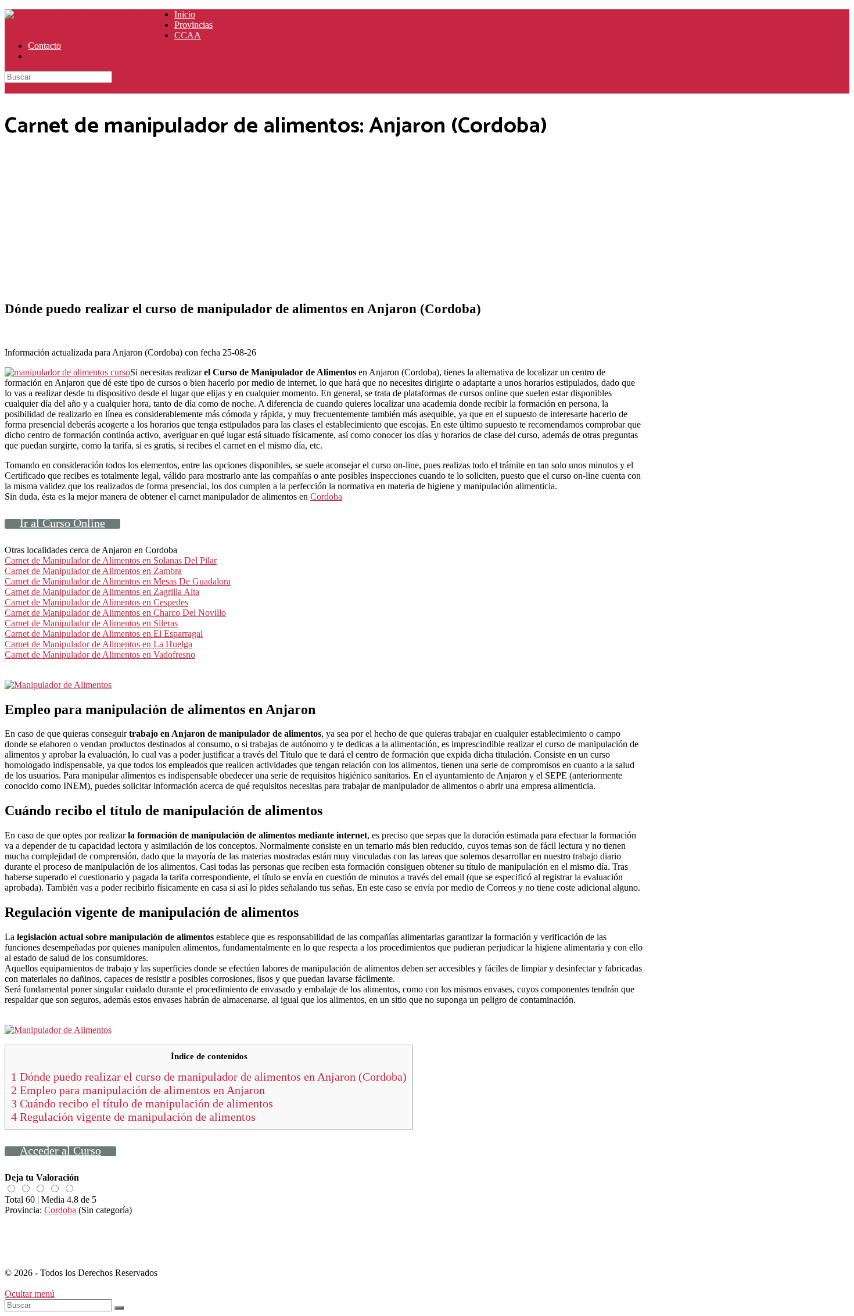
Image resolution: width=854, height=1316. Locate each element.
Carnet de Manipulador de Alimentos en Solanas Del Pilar (111, 560)
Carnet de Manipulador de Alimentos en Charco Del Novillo (115, 613)
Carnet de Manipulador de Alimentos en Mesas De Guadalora (118, 581)
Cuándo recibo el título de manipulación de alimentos (142, 1103)
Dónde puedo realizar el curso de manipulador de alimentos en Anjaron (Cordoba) (209, 1076)
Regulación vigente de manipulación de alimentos (133, 1116)
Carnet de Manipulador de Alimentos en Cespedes (96, 602)
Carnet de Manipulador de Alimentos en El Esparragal (104, 634)
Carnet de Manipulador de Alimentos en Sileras (91, 623)
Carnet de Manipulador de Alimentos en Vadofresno (100, 654)
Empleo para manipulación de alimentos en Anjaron (138, 1090)
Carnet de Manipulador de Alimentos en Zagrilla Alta (102, 592)
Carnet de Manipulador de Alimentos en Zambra (93, 571)
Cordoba (326, 496)
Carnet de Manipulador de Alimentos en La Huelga (98, 644)
